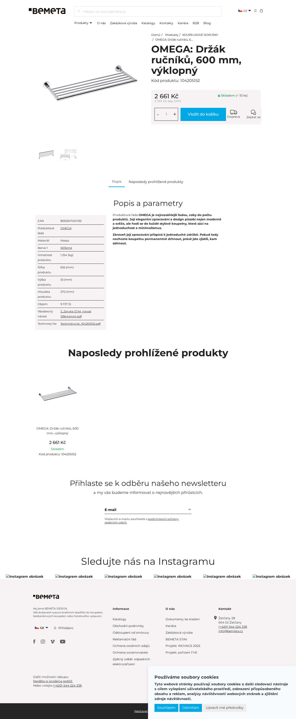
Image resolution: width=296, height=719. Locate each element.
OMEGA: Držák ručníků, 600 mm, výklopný (185, 39)
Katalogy (148, 23)
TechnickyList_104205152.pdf (80, 323)
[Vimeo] (53, 641)
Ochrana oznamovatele (130, 652)
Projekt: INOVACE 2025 (183, 646)
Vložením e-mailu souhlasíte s (142, 520)
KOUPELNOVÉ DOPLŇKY (200, 35)
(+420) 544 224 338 (232, 627)
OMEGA (66, 228)
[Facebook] (34, 641)
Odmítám (190, 708)
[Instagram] (43, 641)
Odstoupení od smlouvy (131, 633)
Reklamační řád (124, 639)
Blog (207, 23)
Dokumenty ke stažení (183, 619)
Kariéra (183, 23)
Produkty (81, 23)
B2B (196, 23)
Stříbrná (66, 248)
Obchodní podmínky (128, 626)
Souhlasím (166, 708)
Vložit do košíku (203, 114)
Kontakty (166, 23)
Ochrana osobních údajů (131, 646)
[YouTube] (62, 641)
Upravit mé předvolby (225, 708)
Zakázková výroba (123, 23)
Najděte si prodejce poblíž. (53, 681)
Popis (117, 182)
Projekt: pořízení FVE (181, 652)
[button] (264, 10)
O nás (101, 23)
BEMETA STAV (176, 639)
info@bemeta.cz (230, 631)
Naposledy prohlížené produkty (156, 182)
